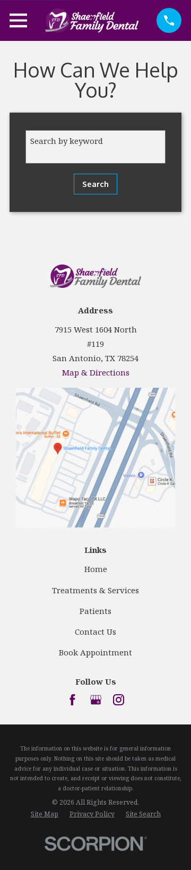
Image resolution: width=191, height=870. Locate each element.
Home (95, 569)
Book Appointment (95, 652)
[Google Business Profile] (95, 699)
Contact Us (95, 631)
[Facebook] (72, 699)
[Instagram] (118, 699)
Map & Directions (95, 372)
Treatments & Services (95, 590)
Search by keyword (66, 140)
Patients (95, 610)
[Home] (91, 20)
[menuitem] (44, 814)
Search (95, 184)
